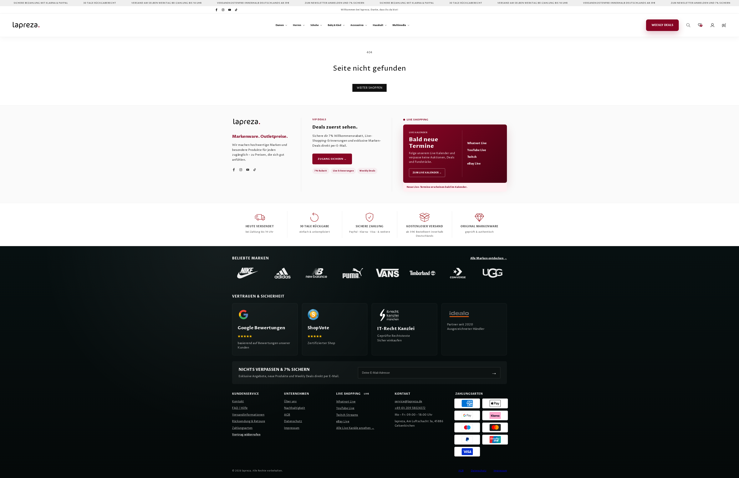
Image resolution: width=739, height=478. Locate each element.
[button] (281, 25)
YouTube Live (476, 150)
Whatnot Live (477, 143)
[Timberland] (422, 273)
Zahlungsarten (242, 428)
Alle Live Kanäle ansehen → (355, 428)
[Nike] (247, 273)
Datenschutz (293, 421)
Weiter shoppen (369, 88)
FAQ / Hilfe (240, 408)
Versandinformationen (248, 415)
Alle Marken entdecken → (488, 258)
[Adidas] (282, 273)
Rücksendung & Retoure (248, 421)
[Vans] (387, 273)
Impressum (291, 428)
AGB (287, 415)
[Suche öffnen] (688, 25)
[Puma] (352, 273)
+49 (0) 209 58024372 (410, 408)
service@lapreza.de (408, 401)
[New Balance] (317, 273)
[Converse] (457, 273)
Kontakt (238, 401)
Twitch (472, 157)
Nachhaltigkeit (294, 408)
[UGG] (492, 273)
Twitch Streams (347, 415)
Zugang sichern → (332, 159)
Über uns (290, 401)
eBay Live (474, 163)
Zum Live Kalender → (427, 172)
